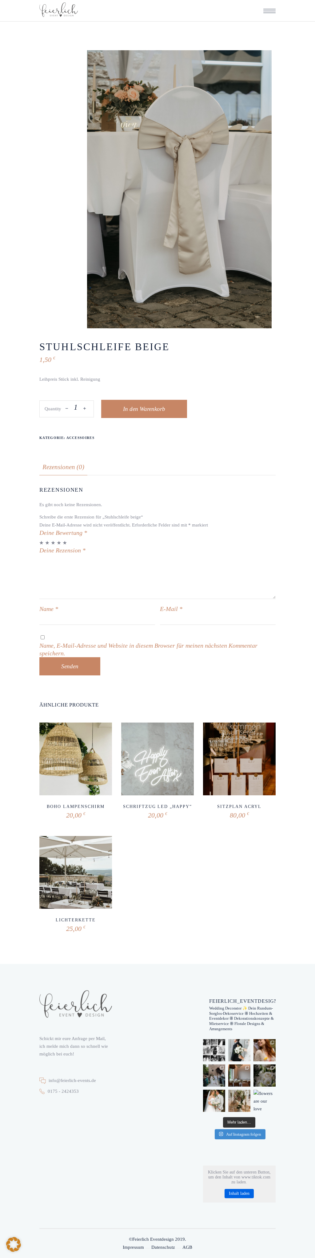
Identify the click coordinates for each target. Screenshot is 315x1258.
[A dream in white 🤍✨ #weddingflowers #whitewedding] (264, 1075)
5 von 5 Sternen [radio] (65, 543)
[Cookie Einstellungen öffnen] (13, 1250)
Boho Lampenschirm (75, 806)
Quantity (53, 408)
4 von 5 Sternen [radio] (59, 543)
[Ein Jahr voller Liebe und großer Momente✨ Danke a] (214, 1050)
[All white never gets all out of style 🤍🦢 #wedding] (239, 1075)
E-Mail (171, 608)
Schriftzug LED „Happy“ (157, 806)
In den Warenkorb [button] (57, 810)
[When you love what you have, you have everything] (214, 1101)
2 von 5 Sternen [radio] (47, 543)
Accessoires (80, 438)
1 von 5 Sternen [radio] (41, 543)
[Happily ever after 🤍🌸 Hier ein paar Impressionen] (239, 1101)
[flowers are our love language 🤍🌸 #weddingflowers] (264, 1101)
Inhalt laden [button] (239, 1193)
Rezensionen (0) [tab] (63, 467)
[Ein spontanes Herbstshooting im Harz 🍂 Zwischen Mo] (264, 1050)
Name (48, 608)
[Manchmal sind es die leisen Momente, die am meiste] (239, 1050)
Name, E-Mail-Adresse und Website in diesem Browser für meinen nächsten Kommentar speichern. (148, 649)
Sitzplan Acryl (239, 806)
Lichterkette (76, 920)
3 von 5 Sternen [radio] (53, 543)
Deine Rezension (62, 550)
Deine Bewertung (63, 532)
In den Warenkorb (144, 409)
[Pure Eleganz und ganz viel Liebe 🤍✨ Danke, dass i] (214, 1075)
